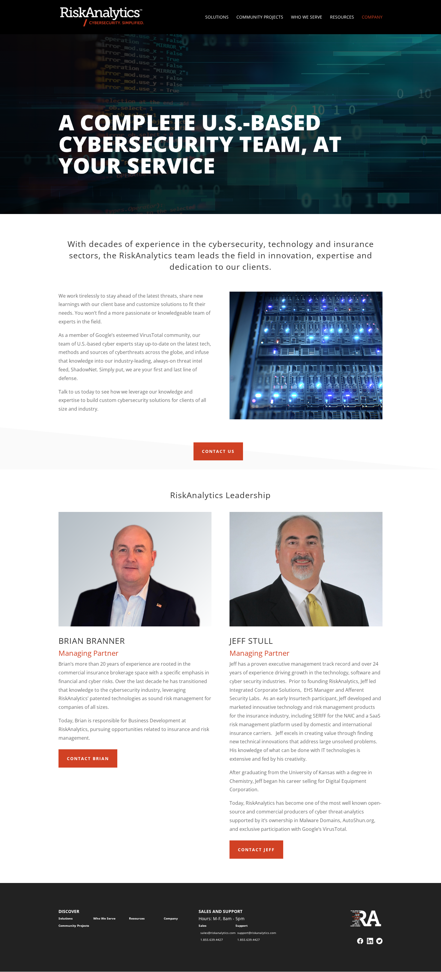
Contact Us (218, 451)
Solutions (217, 17)
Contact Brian (88, 758)
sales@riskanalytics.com (218, 933)
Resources (342, 17)
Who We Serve (306, 17)
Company (372, 17)
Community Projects (259, 17)
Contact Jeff (256, 849)
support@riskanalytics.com (256, 933)
